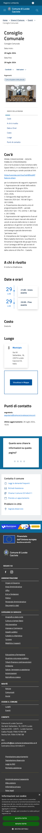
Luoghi (8, 706)
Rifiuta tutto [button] (20, 824)
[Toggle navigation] (4, 10)
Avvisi (7, 696)
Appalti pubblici (11, 631)
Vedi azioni (20, 69)
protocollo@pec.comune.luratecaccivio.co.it (19, 743)
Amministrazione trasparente (17, 779)
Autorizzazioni (11, 673)
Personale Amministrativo (15, 601)
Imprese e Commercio (13, 628)
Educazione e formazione (15, 654)
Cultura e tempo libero (14, 620)
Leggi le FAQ (10, 764)
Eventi (30, 20)
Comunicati (9, 692)
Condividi (8, 69)
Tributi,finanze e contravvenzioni (18, 662)
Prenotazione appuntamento (16, 756)
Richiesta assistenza (13, 767)
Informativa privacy (13, 786)
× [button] (39, 795)
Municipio (17, 347)
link (10, 813)
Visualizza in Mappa (21, 382)
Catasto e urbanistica (13, 635)
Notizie (8, 688)
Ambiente (9, 665)
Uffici (7, 590)
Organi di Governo (12, 582)
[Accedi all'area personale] (33, 3)
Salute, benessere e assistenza (17, 669)
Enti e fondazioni (12, 594)
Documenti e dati (12, 605)
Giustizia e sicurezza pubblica (16, 658)
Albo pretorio (10, 783)
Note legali (9, 790)
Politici (8, 597)
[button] (21, 828)
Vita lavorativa (11, 624)
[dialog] (21, 812)
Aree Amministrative (13, 586)
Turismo (8, 639)
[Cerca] (37, 10)
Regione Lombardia (11, 2)
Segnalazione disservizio (15, 760)
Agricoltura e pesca (13, 677)
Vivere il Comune (18, 20)
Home (5, 20)
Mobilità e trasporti (13, 643)
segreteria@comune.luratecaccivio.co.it (19, 415)
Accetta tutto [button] (21, 818)
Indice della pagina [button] (15, 111)
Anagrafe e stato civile (14, 616)
